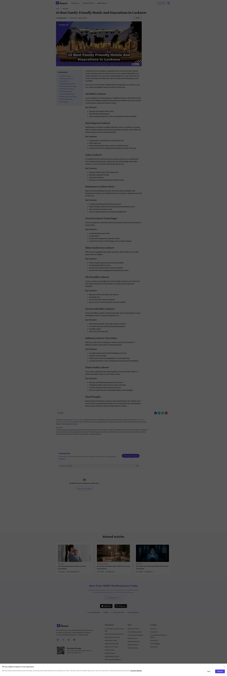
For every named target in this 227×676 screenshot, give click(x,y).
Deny (208, 671)
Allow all (220, 671)
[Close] (224, 666)
